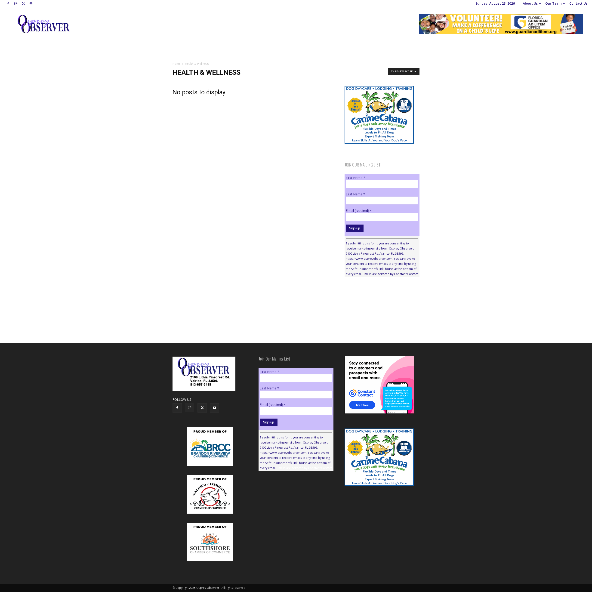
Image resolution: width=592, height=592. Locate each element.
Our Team (553, 3)
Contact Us (578, 3)
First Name (355, 178)
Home (177, 64)
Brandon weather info (379, 323)
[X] (23, 3)
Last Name (355, 194)
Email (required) (359, 210)
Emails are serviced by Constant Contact (390, 274)
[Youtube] (31, 3)
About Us (530, 3)
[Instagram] (15, 3)
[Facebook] (8, 3)
